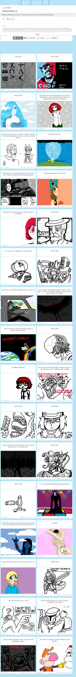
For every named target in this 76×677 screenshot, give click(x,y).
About (52, 3)
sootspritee (4, 128)
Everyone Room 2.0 (29, 89)
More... (38, 34)
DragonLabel (5, 245)
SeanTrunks (40, 245)
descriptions (31, 38)
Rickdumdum (41, 89)
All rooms (7, 8)
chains (42, 38)
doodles (19, 38)
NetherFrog (4, 323)
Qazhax (3, 89)
